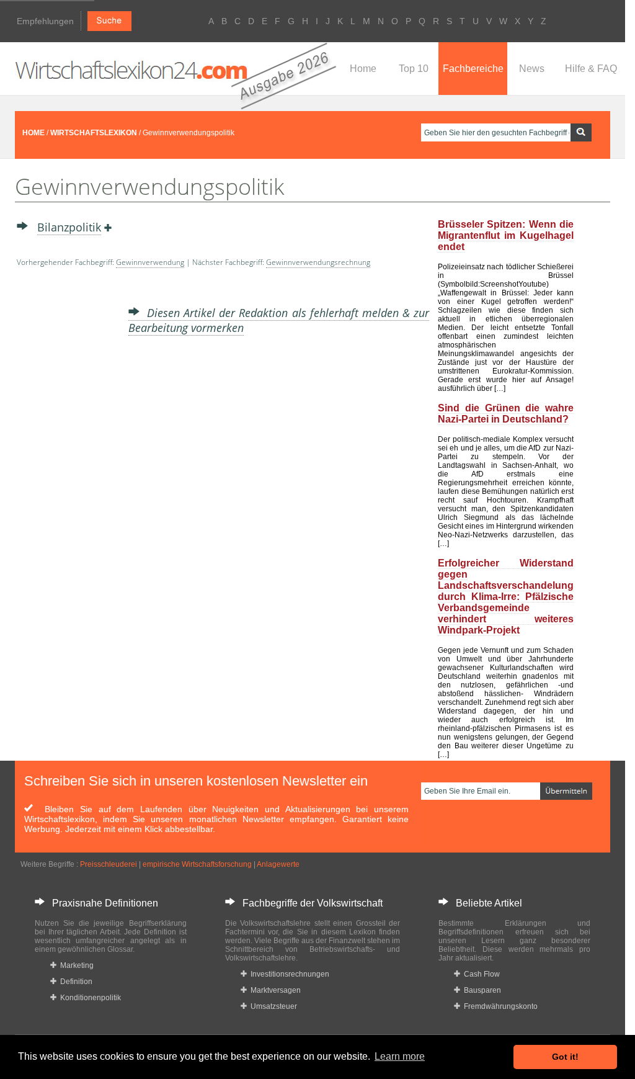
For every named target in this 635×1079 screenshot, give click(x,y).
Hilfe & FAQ (591, 68)
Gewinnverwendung (150, 262)
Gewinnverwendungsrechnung (318, 262)
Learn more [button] (400, 1056)
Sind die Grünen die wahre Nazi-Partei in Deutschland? (506, 413)
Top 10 (414, 68)
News (531, 68)
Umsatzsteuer (272, 1006)
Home (363, 68)
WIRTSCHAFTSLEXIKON (93, 132)
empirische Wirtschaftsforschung (197, 864)
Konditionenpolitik (88, 997)
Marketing (75, 965)
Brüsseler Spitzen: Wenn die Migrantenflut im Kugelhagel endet (506, 235)
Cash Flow (480, 974)
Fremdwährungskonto (499, 1006)
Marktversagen (274, 990)
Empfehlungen (45, 21)
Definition (74, 981)
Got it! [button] (565, 1057)
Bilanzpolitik (69, 227)
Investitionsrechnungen (288, 974)
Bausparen (480, 990)
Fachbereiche (473, 68)
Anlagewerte (278, 864)
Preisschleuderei (108, 864)
